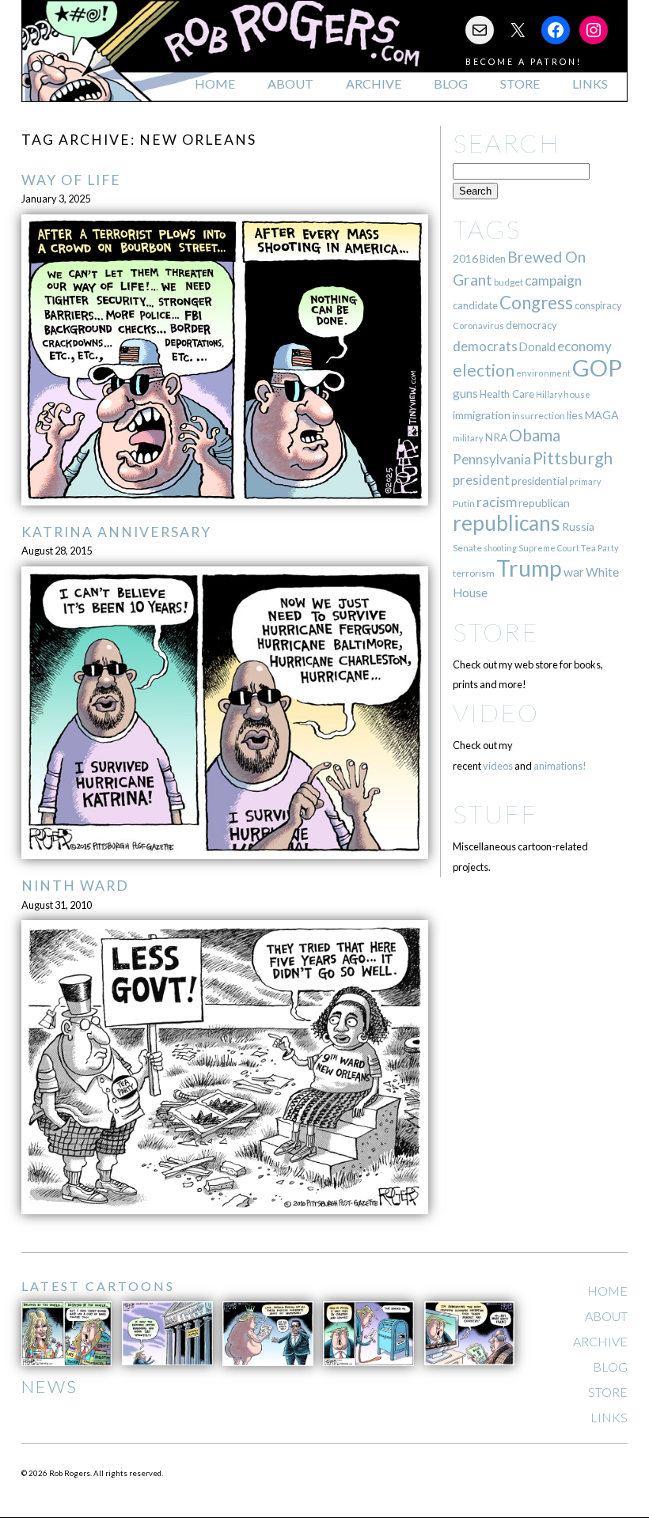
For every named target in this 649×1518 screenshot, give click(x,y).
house (577, 394)
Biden (493, 258)
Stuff (495, 813)
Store (520, 83)
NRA (496, 437)
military (468, 438)
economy (584, 346)
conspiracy (598, 306)
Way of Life (71, 180)
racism (496, 502)
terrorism (474, 573)
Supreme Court (548, 548)
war (574, 571)
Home (215, 83)
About (290, 83)
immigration (481, 415)
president (481, 480)
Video (496, 712)
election (483, 370)
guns (465, 393)
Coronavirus (478, 325)
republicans (506, 523)
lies (575, 415)
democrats (485, 346)
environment (543, 373)
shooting (500, 548)
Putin (464, 503)
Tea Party (600, 548)
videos (498, 765)
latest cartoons (98, 1285)
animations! (559, 765)
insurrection (538, 416)
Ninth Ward (75, 885)
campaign (553, 280)
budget (508, 282)
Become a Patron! (523, 61)
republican (544, 502)
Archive (373, 83)
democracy (531, 325)
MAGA (602, 415)
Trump (529, 568)
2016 (465, 258)
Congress (536, 302)
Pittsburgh (573, 458)
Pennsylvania (492, 459)
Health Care (507, 394)
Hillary (549, 394)
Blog (451, 83)
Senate (467, 548)
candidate (475, 305)
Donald (537, 347)
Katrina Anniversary (116, 532)
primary (585, 481)
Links (590, 83)
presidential (539, 481)
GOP (597, 367)
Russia (578, 526)
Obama (534, 435)
